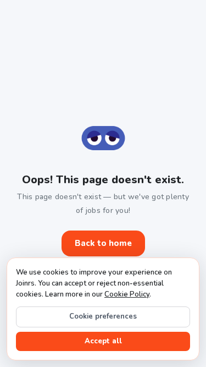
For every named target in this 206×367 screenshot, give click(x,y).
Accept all (103, 341)
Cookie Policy (126, 294)
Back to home (103, 243)
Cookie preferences (103, 316)
